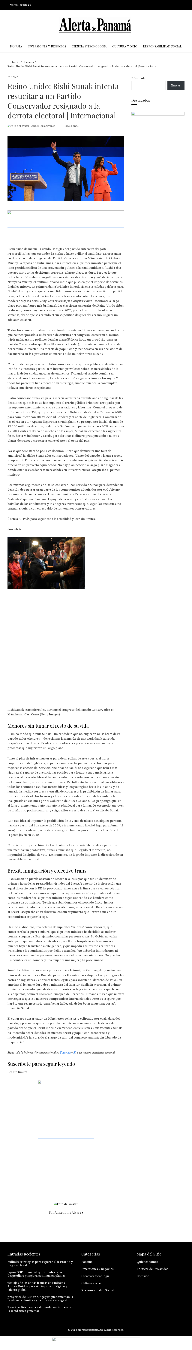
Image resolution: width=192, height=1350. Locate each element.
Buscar (176, 85)
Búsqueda (138, 78)
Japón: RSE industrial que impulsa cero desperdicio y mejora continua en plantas (36, 1274)
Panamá (13, 77)
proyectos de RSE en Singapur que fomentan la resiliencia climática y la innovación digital (40, 1298)
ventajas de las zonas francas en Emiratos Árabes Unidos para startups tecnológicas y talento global (38, 1286)
